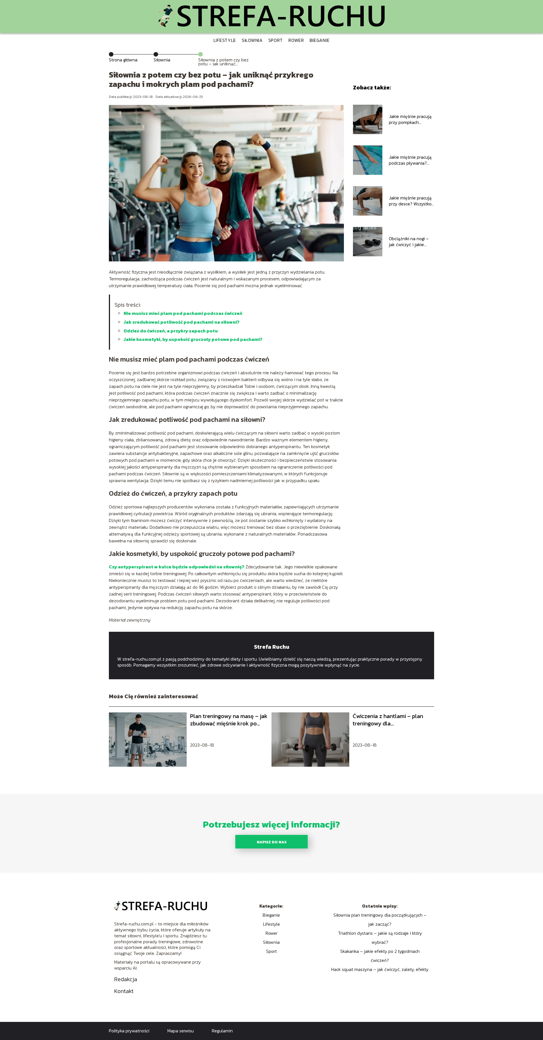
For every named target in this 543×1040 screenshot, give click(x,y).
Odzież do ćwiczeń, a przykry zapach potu (171, 330)
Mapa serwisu (180, 1030)
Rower (296, 40)
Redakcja (125, 979)
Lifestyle (225, 40)
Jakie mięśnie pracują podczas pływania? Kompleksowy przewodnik (410, 160)
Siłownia (252, 40)
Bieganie (320, 40)
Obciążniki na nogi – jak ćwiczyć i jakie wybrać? (409, 242)
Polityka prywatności (129, 1030)
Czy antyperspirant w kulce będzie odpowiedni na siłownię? (176, 566)
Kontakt (123, 991)
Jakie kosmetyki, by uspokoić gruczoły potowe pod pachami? (193, 339)
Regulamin (222, 1030)
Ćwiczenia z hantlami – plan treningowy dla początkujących (388, 719)
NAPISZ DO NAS (271, 842)
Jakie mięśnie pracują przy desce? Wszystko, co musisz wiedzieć (410, 201)
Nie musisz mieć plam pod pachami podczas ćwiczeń (183, 313)
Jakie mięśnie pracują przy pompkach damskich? (410, 119)
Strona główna (123, 59)
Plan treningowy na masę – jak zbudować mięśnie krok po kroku (229, 719)
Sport (275, 40)
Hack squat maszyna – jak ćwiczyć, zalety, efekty (379, 969)
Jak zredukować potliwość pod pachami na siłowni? (182, 322)
